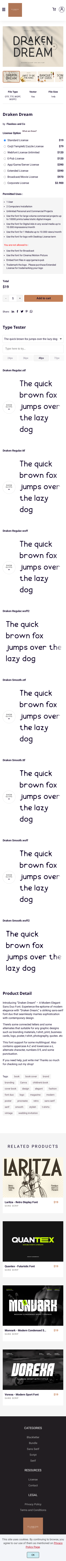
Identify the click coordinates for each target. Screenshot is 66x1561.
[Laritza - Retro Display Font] (33, 1177)
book (16, 1076)
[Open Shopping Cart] (54, 9)
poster (8, 1100)
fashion (53, 1088)
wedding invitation (28, 1113)
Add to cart (44, 298)
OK (33, 1555)
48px (41, 358)
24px (10, 358)
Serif (33, 1460)
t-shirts (45, 1107)
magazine (35, 1094)
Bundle (33, 1443)
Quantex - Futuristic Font (20, 1266)
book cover (31, 1076)
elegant (39, 1088)
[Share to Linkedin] (12, 311)
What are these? (29, 131)
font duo (9, 1094)
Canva (23, 1082)
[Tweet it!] (22, 311)
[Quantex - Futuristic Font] (33, 1241)
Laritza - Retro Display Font (21, 1202)
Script (33, 1454)
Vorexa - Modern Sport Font (22, 1394)
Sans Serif (12, 1206)
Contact (33, 1485)
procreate (22, 1100)
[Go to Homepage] (15, 15)
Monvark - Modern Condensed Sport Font (26, 1330)
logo (22, 1094)
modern (50, 1094)
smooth (19, 1107)
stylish (32, 1107)
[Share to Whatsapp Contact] (31, 311)
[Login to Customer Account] (61, 9)
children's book (40, 1082)
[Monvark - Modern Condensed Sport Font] (33, 1305)
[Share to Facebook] (17, 311)
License (33, 1479)
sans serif (50, 1100)
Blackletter (33, 1437)
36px (25, 358)
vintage (9, 1113)
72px (56, 358)
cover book (10, 1088)
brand (46, 1076)
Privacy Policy (33, 1504)
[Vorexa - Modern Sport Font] (33, 1369)
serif (7, 1107)
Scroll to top (63, 1411)
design (25, 1088)
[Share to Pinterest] (26, 311)
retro (36, 1100)
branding (9, 1082)
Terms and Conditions (33, 1510)
